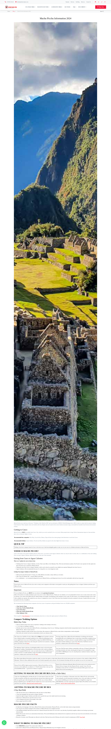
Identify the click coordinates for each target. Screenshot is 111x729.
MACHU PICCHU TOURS (43, 7)
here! (28, 643)
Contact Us (88, 1)
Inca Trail (82, 717)
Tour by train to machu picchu (68, 683)
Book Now (101, 7)
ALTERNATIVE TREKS (56, 7)
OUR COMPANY (81, 7)
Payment (67, 1)
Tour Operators (26, 616)
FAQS (74, 7)
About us (83, 1)
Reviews (72, 1)
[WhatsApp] (98, 2)
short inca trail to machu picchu (34, 683)
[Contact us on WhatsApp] (4, 722)
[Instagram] (105, 2)
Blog (14, 11)
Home (9, 11)
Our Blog (78, 1)
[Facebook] (95, 2)
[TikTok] (102, 2)
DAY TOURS (67, 7)
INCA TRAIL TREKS (30, 7)
